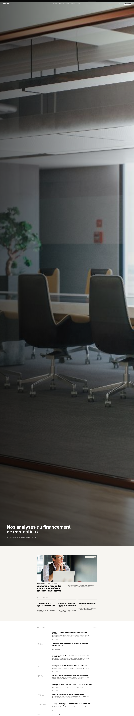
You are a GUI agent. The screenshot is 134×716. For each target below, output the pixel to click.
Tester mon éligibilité (127, 3)
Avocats (67, 3)
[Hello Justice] (6, 3)
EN (117, 3)
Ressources (73, 3)
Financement (55, 3)
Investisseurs (61, 3)
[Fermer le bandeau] (132, 1)
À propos (78, 3)
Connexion (120, 3)
